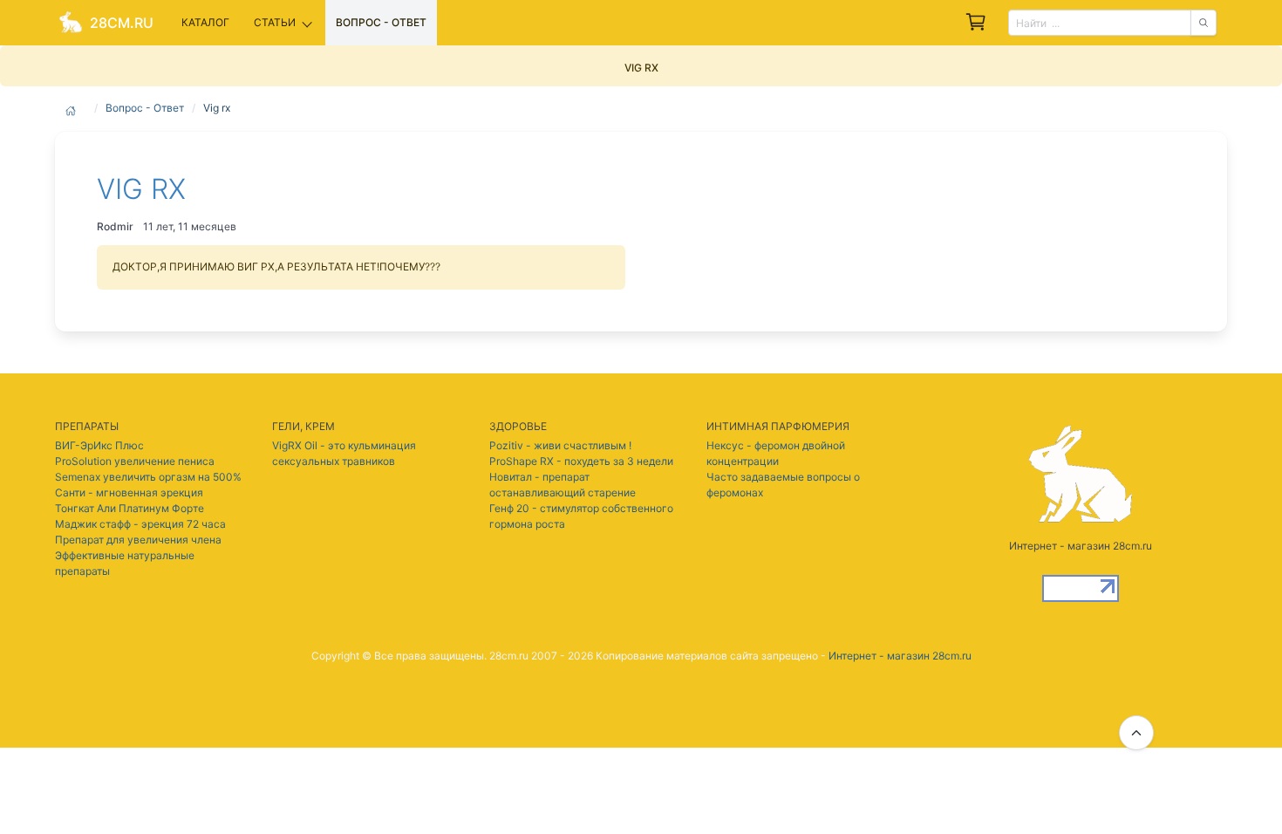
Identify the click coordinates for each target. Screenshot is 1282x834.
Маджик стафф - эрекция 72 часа (140, 523)
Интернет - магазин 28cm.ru (900, 655)
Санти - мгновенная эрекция (129, 492)
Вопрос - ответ (381, 22)
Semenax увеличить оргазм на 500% (148, 476)
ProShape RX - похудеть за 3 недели (581, 461)
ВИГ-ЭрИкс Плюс (99, 445)
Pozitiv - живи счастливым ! (560, 445)
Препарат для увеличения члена (138, 539)
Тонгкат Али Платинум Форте (129, 508)
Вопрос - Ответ (145, 107)
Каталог (205, 22)
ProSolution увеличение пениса (135, 461)
